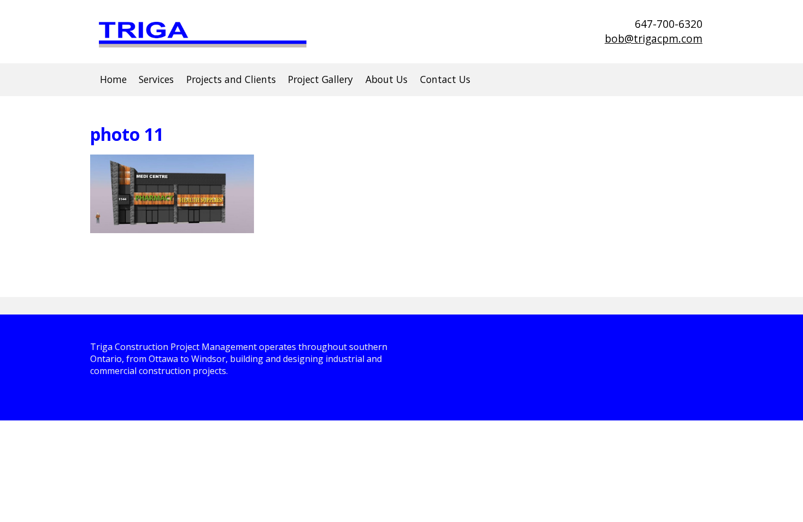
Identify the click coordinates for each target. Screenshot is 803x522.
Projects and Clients (231, 79)
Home (113, 79)
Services (156, 79)
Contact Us (445, 79)
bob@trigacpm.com (653, 38)
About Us (386, 79)
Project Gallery (320, 79)
